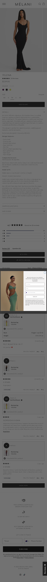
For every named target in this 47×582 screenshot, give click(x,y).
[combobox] (27, 292)
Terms (28, 304)
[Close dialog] (45, 273)
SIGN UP (35, 296)
